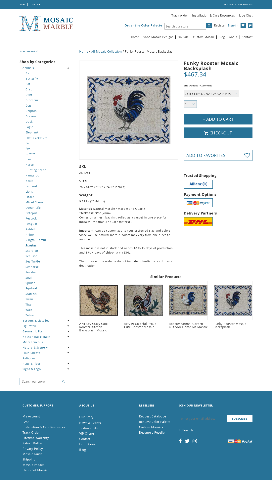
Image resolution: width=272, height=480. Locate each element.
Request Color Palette (154, 422)
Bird (28, 73)
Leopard (31, 186)
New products (28, 51)
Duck (28, 121)
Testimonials (88, 428)
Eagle (29, 126)
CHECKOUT (220, 133)
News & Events (90, 423)
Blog (222, 37)
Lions (29, 191)
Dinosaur (31, 100)
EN (21, 4)
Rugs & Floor (31, 363)
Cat (27, 83)
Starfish (31, 293)
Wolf (28, 309)
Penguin (31, 223)
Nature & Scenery (35, 347)
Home (135, 37)
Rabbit (30, 229)
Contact (247, 37)
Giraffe (30, 153)
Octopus (31, 213)
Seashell (31, 272)
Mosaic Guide (32, 454)
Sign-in (233, 25)
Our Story (86, 417)
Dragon (30, 116)
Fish (28, 143)
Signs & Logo (32, 368)
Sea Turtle (32, 261)
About (233, 37)
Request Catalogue (152, 416)
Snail (29, 277)
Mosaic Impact (33, 465)
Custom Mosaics (151, 427)
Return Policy (32, 443)
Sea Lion (31, 256)
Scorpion (31, 250)
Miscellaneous (33, 342)
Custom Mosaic (204, 37)
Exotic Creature (36, 137)
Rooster (30, 245)
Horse (29, 164)
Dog (28, 105)
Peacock (31, 218)
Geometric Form (34, 331)
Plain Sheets (31, 352)
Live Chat (246, 15)
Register (220, 25)
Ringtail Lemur (35, 239)
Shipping (29, 459)
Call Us (35, 4)
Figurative (30, 325)
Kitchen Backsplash (36, 336)
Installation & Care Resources (213, 15)
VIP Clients (87, 433)
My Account (31, 416)
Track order (179, 15)
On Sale (183, 37)
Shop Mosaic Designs (158, 37)
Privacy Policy (33, 449)
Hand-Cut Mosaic (35, 470)
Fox (27, 148)
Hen (28, 159)
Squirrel (31, 288)
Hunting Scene (35, 169)
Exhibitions (87, 444)
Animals (28, 67)
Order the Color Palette (143, 25)
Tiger (29, 304)
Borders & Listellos (36, 320)
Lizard (29, 196)
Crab (28, 89)
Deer (28, 94)
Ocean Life (33, 207)
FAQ (26, 422)
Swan (29, 299)
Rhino (29, 234)
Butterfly (31, 78)
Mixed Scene (34, 202)
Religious (29, 358)
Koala (29, 180)
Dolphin (31, 110)
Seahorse (32, 266)
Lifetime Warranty (36, 438)
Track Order (31, 432)
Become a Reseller (152, 432)
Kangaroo (32, 175)
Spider (30, 282)
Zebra (29, 315)
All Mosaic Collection (106, 51)
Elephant (31, 132)
